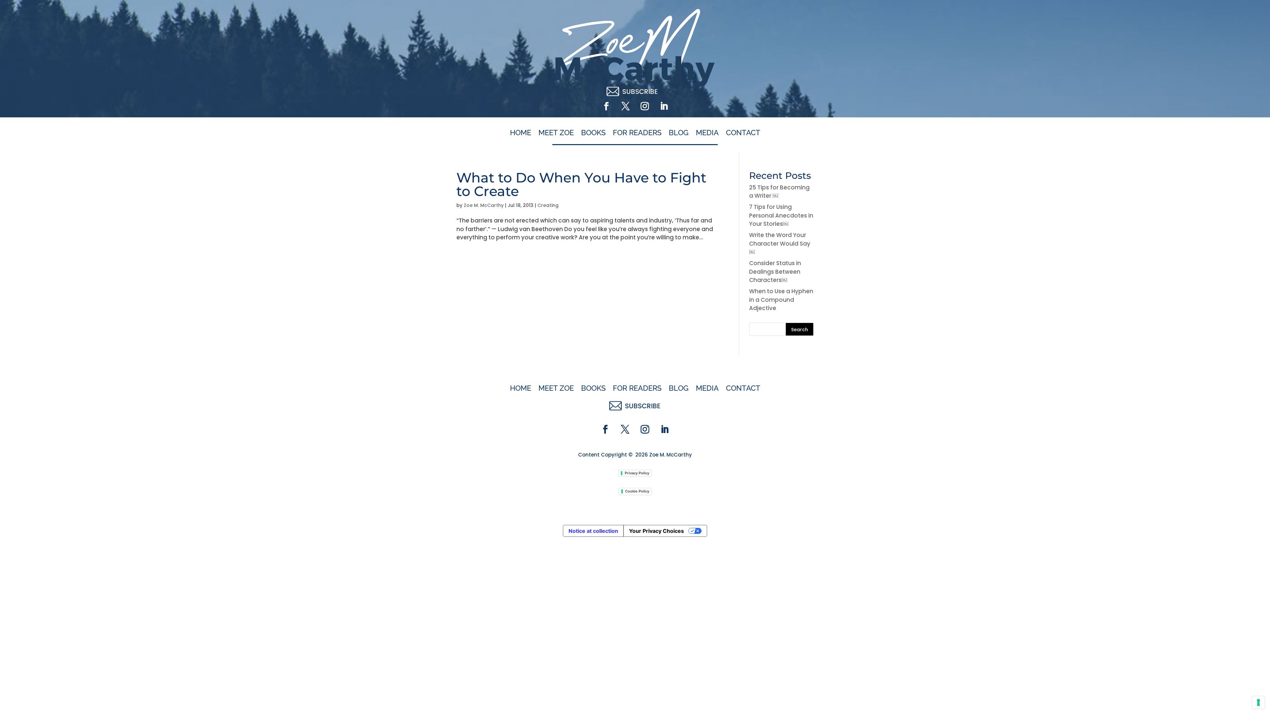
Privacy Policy (637, 473)
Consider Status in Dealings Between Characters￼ (775, 271)
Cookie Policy (637, 491)
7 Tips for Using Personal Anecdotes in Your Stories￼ (781, 215)
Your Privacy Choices (656, 531)
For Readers (637, 133)
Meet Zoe (556, 133)
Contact (743, 133)
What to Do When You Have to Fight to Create (581, 184)
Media (707, 133)
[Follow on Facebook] (606, 106)
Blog (679, 133)
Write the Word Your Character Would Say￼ (779, 243)
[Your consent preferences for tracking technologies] (1258, 702)
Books (593, 133)
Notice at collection (593, 531)
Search (799, 329)
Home (520, 133)
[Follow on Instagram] (644, 106)
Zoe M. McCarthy (484, 205)
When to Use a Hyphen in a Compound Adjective (781, 299)
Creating (548, 205)
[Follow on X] (625, 106)
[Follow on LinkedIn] (664, 106)
